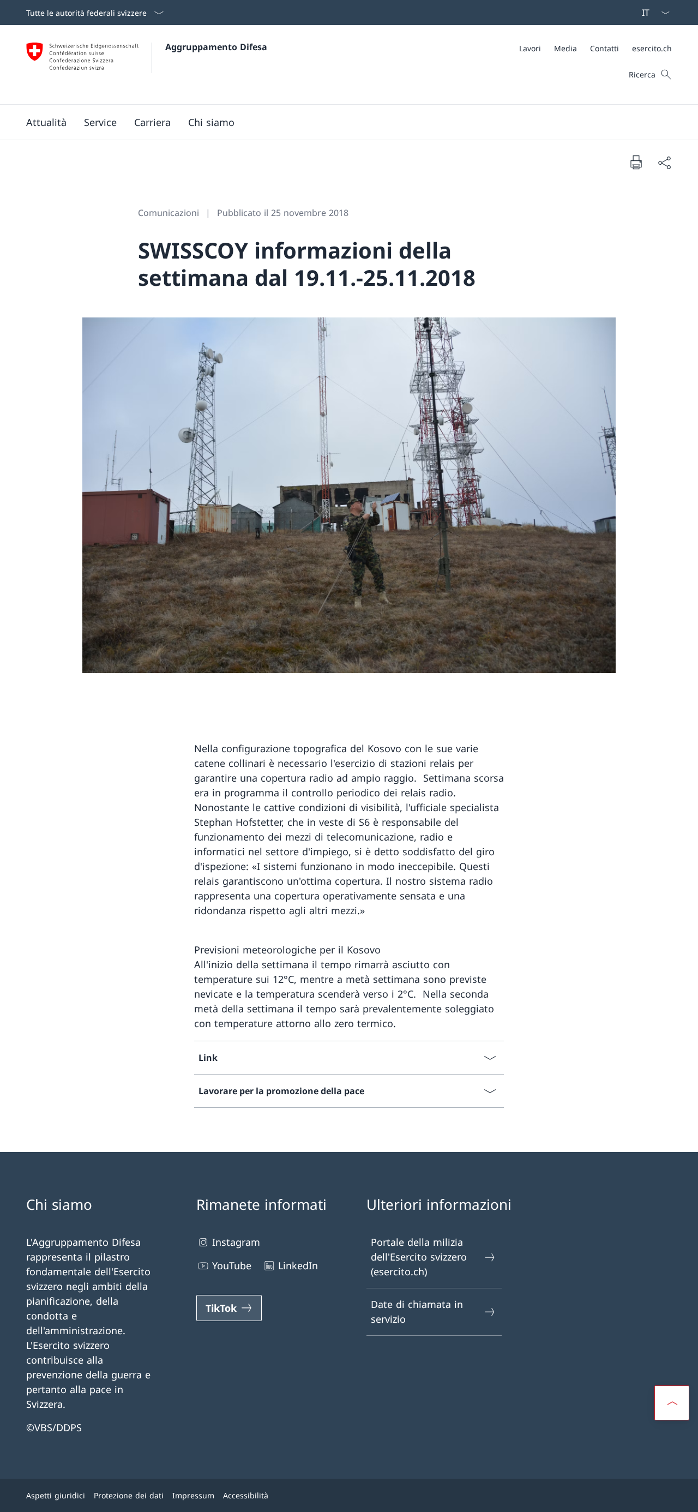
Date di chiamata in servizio (417, 1311)
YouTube (231, 1265)
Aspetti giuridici (55, 1495)
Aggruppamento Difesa (216, 47)
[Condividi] (664, 162)
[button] (46, 122)
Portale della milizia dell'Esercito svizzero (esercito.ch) (419, 1256)
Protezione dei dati (129, 1495)
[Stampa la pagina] (636, 162)
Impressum (193, 1495)
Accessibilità (245, 1495)
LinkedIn (298, 1265)
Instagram (236, 1242)
